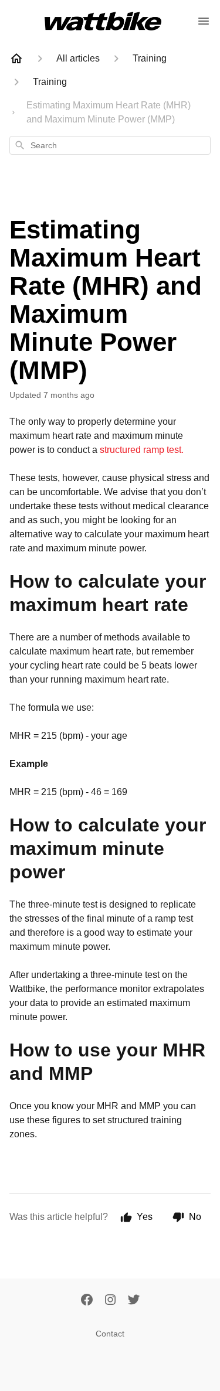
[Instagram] (110, 1301)
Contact (110, 1333)
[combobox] (110, 145)
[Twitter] (134, 1301)
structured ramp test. (141, 450)
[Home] (16, 59)
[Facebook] (87, 1301)
